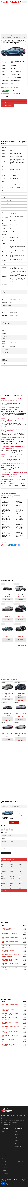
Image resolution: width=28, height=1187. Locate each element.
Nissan (11, 864)
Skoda (11, 881)
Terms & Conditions (19, 1161)
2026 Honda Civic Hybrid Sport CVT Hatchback (10, 968)
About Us (17, 1153)
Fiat (2, 885)
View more (21, 645)
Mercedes (21, 869)
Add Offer (20, 100)
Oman (16, 1134)
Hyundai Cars (5, 1167)
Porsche (21, 873)
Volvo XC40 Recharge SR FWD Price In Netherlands (19, 527)
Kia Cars (4, 1170)
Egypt (16, 1140)
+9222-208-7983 (6, 1124)
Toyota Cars (4, 1156)
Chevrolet (21, 862)
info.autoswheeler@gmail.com (10, 1122)
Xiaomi (11, 883)
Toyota (11, 862)
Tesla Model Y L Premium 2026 (10, 933)
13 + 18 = (3, 849)
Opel (20, 888)
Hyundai (20, 864)
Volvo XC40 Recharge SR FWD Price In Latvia (6, 534)
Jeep (2, 869)
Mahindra (12, 876)
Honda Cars (4, 1161)
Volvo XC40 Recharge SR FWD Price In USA (6, 511)
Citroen (3, 883)
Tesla (11, 869)
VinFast (12, 873)
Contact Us (17, 1156)
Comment (3, 838)
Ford (2, 862)
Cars (8, 36)
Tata (2, 888)
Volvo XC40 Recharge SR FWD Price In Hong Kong (6, 527)
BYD (20, 876)
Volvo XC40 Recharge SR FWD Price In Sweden (19, 519)
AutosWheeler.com (15, 1180)
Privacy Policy (18, 1159)
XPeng (20, 885)
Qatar (16, 1143)
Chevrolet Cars (5, 1159)
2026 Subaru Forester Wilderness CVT (8, 951)
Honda (2, 864)
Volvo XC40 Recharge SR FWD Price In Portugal (6, 503)
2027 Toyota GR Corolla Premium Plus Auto (8, 1045)
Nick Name (4, 832)
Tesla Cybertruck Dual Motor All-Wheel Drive (9, 929)
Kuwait (16, 1137)
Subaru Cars (5, 1173)
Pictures (7, 100)
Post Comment (6, 853)
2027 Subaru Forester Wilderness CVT (8, 946)
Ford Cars (4, 1153)
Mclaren (3, 878)
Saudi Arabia (18, 1146)
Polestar (21, 881)
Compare (7, 102)
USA (16, 1131)
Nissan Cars (5, 1164)
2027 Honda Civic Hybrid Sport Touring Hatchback (10, 955)
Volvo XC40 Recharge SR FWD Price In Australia (19, 503)
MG (19, 878)
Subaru (11, 866)
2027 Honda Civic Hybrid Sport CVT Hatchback (10, 964)
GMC (20, 866)
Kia (2, 866)
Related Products (7, 105)
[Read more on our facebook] (1, 1184)
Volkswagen (4, 871)
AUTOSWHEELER (11, 2)
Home (3, 36)
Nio (2, 881)
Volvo (12, 36)
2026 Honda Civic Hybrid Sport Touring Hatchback (10, 960)
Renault (3, 876)
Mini (11, 888)
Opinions (20, 102)
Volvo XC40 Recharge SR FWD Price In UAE (19, 511)
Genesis (12, 878)
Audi (20, 871)
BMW (11, 871)
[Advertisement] (14, 19)
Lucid (20, 883)
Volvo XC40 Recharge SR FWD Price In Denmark (6, 519)
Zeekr (11, 885)
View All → (4, 890)
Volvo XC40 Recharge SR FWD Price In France (19, 534)
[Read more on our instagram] (7, 1184)
